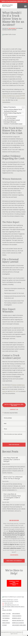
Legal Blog (5, 620)
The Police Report (11, 118)
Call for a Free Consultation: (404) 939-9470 (14, 1)
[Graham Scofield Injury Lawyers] (8, 6)
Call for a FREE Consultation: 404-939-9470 (14, 405)
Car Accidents (12, 28)
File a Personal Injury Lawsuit (12, 120)
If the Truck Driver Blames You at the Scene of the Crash (13, 110)
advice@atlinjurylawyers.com (11, 605)
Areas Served (6, 622)
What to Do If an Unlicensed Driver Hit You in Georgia (12, 477)
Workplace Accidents (18, 622)
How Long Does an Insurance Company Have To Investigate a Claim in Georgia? (12, 496)
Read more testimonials (14, 560)
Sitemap (4, 625)
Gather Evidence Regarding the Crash (12, 113)
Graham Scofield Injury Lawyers (11, 96)
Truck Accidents (16, 615)
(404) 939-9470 (14, 391)
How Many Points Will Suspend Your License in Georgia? (11, 459)
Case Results (6, 615)
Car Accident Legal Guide (19, 625)
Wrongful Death (16, 618)
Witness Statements (12, 116)
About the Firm (6, 613)
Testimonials (6, 618)
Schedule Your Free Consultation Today (14, 583)
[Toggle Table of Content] (22, 107)
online (4, 391)
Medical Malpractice (18, 620)
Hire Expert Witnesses (10, 122)
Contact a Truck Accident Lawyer (13, 123)
